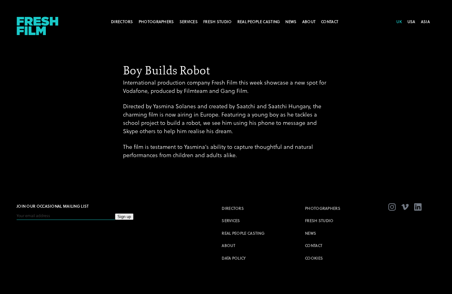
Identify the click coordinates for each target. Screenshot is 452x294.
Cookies (314, 258)
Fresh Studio (217, 21)
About (309, 21)
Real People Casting (258, 21)
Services (189, 21)
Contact (329, 21)
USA (411, 21)
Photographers (156, 21)
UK (399, 21)
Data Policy (234, 258)
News (290, 21)
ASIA (425, 21)
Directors (122, 21)
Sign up (124, 216)
